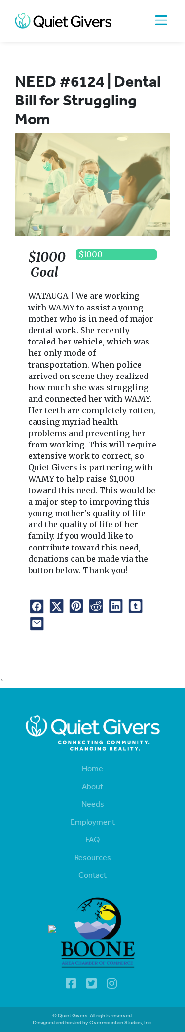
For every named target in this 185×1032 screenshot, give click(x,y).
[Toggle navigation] (161, 20)
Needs (92, 805)
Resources (92, 858)
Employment (93, 822)
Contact (92, 876)
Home (92, 769)
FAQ (92, 840)
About (92, 787)
